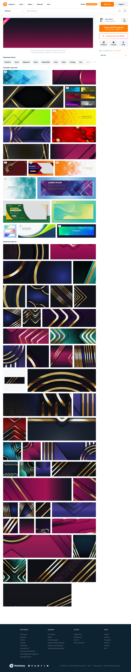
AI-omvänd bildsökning (27, 651)
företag (72, 62)
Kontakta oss (78, 637)
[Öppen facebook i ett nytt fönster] (29, 666)
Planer (83, 4)
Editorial (39, 4)
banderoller (46, 62)
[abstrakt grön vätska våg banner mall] (74, 212)
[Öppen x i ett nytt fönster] (44, 666)
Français (107, 645)
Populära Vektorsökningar (56, 643)
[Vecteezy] (5, 4)
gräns (64, 62)
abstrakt (8, 62)
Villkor (89, 666)
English (106, 634)
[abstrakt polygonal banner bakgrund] (27, 77)
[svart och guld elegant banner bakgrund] (26, 151)
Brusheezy (23, 634)
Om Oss (76, 640)
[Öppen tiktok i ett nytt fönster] (41, 666)
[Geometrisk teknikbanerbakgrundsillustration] (75, 168)
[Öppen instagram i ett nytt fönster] (32, 666)
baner (36, 62)
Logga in (121, 4)
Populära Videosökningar (56, 648)
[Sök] (119, 11)
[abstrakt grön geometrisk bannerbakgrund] (26, 117)
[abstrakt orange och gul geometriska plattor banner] (74, 117)
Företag (22, 643)
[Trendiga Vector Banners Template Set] (10, 231)
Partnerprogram (53, 640)
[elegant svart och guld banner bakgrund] (33, 97)
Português (107, 640)
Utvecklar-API (24, 648)
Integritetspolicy (97, 666)
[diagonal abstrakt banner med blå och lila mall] (66, 188)
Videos (30, 4)
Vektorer (11, 4)
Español (106, 637)
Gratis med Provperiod (113, 28)
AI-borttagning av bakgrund (29, 654)
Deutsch (106, 643)
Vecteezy (23, 637)
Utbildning (23, 645)
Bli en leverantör (79, 643)
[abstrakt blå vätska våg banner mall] (76, 231)
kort (80, 62)
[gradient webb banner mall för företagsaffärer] (41, 168)
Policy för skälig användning (112, 666)
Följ (124, 21)
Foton (21, 4)
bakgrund (26, 62)
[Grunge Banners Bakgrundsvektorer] (80, 97)
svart (56, 62)
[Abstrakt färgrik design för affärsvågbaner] (37, 231)
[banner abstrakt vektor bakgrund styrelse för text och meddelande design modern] (74, 77)
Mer (48, 4)
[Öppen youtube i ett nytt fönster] (47, 666)
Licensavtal (51, 634)
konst (17, 62)
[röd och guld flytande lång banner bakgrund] (74, 134)
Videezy (22, 640)
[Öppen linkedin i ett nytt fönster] (35, 666)
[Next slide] (93, 62)
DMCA (50, 637)
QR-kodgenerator (25, 657)
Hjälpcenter (77, 634)
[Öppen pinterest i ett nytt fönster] (38, 666)
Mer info (103, 55)
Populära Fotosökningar (55, 645)
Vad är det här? (117, 50)
